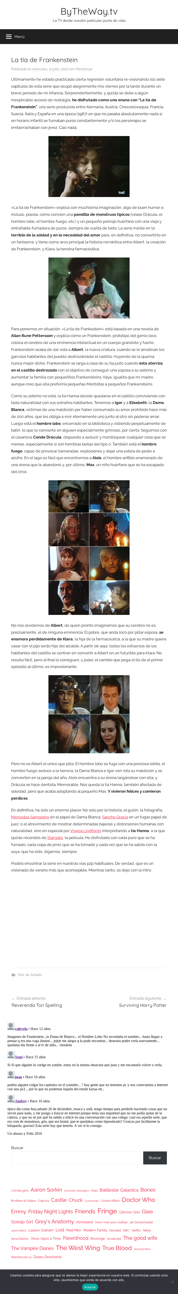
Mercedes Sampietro (30, 817)
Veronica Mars (142, 1249)
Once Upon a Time (46, 1238)
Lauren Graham (41, 1230)
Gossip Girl (22, 1221)
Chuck (76, 1200)
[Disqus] (89, 1079)
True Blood (117, 1247)
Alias (94, 1190)
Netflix (136, 1230)
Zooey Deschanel (47, 1257)
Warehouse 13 (21, 1257)
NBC (126, 1230)
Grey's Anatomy (54, 1221)
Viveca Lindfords (85, 830)
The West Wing (78, 1247)
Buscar (17, 1147)
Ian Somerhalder (141, 1222)
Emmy (18, 1212)
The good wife (140, 1238)
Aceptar (90, 1287)
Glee (147, 1212)
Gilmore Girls (129, 1212)
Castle (59, 1200)
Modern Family (95, 1230)
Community (92, 1200)
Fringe (107, 1211)
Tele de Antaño (30, 975)
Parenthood (75, 1238)
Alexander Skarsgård (76, 1190)
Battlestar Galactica (119, 1189)
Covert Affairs (110, 1200)
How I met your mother (111, 1222)
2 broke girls (20, 1190)
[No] (172, 1281)
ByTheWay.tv (89, 11)
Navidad (115, 1230)
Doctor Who (138, 1199)
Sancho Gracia (115, 817)
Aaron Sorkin (46, 1189)
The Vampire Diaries (32, 1248)
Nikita (147, 1230)
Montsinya (84, 69)
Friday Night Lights (50, 1212)
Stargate (55, 837)
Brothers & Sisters (23, 1200)
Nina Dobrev (20, 1238)
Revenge (97, 1238)
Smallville (114, 1238)
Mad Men (73, 1230)
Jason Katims (18, 1230)
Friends (85, 1211)
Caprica (43, 1200)
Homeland (84, 1222)
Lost (60, 1229)
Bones (148, 1190)
